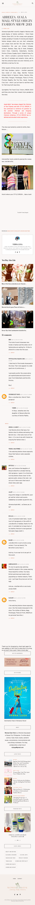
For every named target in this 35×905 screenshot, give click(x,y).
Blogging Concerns (11, 854)
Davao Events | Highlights (10, 12)
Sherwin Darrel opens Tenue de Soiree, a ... (13, 307)
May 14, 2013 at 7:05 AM (26, 449)
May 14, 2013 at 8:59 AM (18, 492)
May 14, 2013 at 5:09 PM (23, 564)
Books (15, 759)
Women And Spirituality (21, 861)
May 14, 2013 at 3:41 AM (24, 427)
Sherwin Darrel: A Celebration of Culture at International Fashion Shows (21, 791)
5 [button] (20, 840)
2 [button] (16, 840)
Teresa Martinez (14, 449)
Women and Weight (11, 867)
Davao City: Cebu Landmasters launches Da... (14, 330)
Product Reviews (23, 858)
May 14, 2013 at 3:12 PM (19, 516)
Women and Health (11, 864)
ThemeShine (21, 901)
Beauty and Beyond (11, 851)
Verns (14, 408)
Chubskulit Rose (14, 394)
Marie (11, 540)
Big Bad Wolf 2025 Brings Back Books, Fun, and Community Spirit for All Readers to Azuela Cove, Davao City (22, 764)
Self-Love (16, 770)
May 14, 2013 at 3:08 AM (26, 394)
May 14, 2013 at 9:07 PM (19, 598)
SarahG (11, 598)
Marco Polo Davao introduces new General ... (14, 284)
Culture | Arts (17, 787)
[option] (17, 825)
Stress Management (19, 795)
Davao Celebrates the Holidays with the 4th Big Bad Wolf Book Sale (21, 782)
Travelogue (9, 861)
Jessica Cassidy (14, 427)
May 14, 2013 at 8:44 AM (20, 465)
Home (14, 878)
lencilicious (13, 564)
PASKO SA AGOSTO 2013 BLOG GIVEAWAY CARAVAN (17, 836)
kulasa (11, 516)
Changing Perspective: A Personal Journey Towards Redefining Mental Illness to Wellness (21, 800)
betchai (11, 466)
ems (10, 340)
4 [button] (19, 840)
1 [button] (15, 840)
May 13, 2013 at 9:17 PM (17, 339)
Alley (11, 492)
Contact (20, 878)
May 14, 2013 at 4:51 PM (18, 540)
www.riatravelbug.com (17, 359)
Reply (13, 352)
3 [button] (18, 840)
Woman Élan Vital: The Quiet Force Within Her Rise (21, 773)
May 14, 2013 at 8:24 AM (22, 408)
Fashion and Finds (25, 231)
